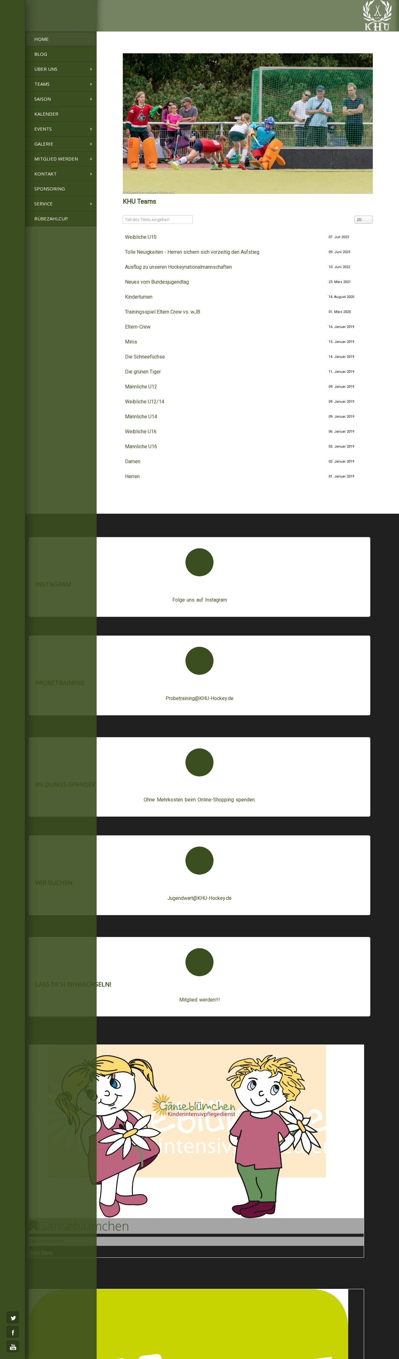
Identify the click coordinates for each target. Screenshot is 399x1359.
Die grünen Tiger (143, 372)
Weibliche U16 (140, 432)
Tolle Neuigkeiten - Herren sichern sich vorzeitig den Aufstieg (192, 252)
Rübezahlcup (51, 218)
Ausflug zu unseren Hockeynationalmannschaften (178, 267)
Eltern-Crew (138, 327)
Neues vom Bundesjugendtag (157, 282)
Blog (40, 54)
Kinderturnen (138, 297)
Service (43, 203)
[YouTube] (13, 1346)
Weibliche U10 (140, 237)
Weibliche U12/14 (144, 402)
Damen (132, 461)
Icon (199, 562)
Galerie (43, 144)
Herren (132, 476)
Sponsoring (49, 188)
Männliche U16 (141, 446)
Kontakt (45, 173)
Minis (131, 342)
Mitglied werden (56, 159)
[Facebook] (13, 1331)
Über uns (45, 69)
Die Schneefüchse (145, 357)
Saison (42, 99)
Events (43, 129)
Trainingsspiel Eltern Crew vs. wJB (162, 312)
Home (41, 39)
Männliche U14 (141, 417)
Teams (42, 84)
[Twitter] (13, 1317)
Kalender (46, 114)
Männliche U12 (141, 387)
